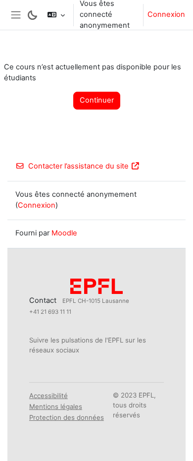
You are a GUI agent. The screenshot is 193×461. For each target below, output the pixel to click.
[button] (56, 15)
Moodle (64, 233)
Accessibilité (48, 396)
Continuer (97, 100)
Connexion (166, 14)
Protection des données (66, 417)
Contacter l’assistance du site (78, 166)
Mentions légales (55, 406)
